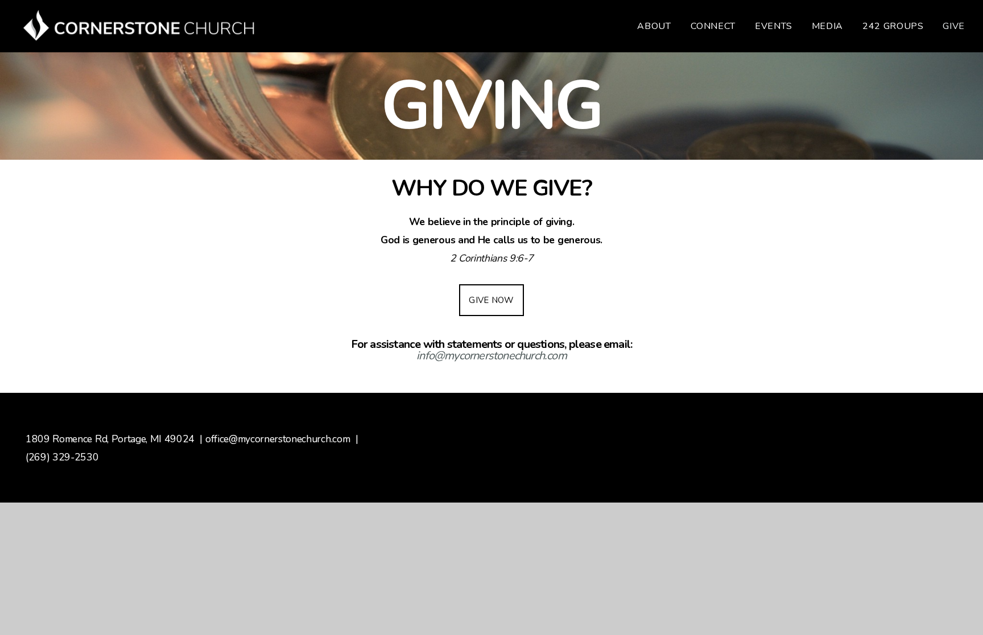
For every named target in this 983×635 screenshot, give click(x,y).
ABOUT (654, 26)
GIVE (954, 26)
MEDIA (827, 26)
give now (491, 300)
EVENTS (773, 26)
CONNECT (713, 26)
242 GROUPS (892, 26)
